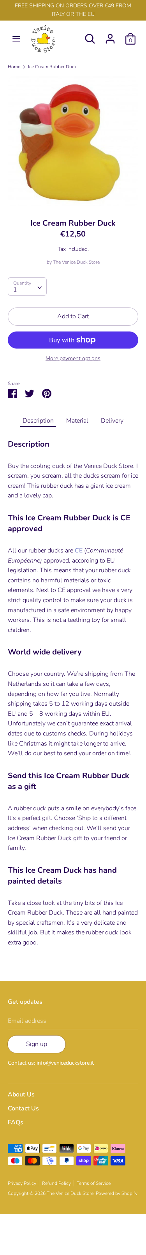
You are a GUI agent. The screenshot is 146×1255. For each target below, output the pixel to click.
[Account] (110, 35)
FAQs (15, 1122)
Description (38, 420)
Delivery (112, 420)
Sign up (36, 1044)
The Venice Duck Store (76, 262)
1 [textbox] (15, 289)
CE (79, 550)
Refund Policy (56, 1183)
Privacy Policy (22, 1183)
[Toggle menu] (16, 38)
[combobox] (27, 286)
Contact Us (23, 1108)
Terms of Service (94, 1183)
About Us (21, 1094)
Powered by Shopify (116, 1193)
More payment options (73, 358)
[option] (73, 141)
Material (77, 420)
